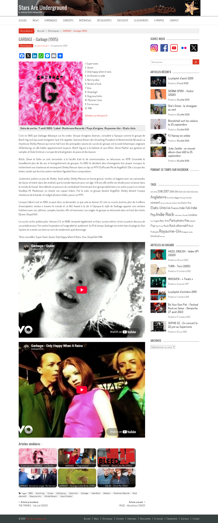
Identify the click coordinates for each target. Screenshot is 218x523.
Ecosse (50, 493)
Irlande (184, 215)
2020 (181, 191)
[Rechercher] (195, 62)
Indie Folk (184, 208)
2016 (160, 191)
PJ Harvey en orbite (179, 135)
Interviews (85, 20)
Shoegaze (184, 232)
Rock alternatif (178, 225)
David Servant (43, 45)
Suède (191, 232)
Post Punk (159, 226)
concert (155, 202)
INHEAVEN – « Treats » (180, 279)
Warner (162, 236)
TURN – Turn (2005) (179, 266)
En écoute (122, 20)
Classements (141, 20)
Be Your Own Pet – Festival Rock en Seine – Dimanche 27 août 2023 (183, 308)
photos (180, 220)
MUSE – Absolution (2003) (132, 506)
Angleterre (158, 196)
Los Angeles (154, 221)
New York (164, 220)
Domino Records (166, 203)
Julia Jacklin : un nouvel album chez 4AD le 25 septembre (181, 152)
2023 (192, 192)
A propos (159, 20)
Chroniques (51, 20)
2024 (196, 192)
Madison (107, 493)
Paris (172, 220)
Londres (192, 215)
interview (178, 215)
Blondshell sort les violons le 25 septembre (183, 122)
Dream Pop (176, 203)
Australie (170, 197)
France (175, 208)
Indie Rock (96, 493)
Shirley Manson (51, 496)
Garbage (84, 493)
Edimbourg (61, 493)
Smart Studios (66, 496)
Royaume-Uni (35, 496)
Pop (152, 225)
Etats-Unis (73, 493)
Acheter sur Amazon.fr (96, 115)
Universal (154, 236)
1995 (30, 493)
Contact (174, 20)
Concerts (68, 20)
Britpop (182, 198)
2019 (176, 191)
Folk (168, 208)
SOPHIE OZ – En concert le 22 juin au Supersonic (183, 324)
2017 (166, 191)
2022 (188, 192)
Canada (189, 197)
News (36, 20)
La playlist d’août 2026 (180, 78)
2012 (155, 192)
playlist (192, 221)
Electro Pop (186, 202)
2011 (151, 192)
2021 (184, 192)
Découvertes (104, 20)
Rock (166, 225)
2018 (171, 191)
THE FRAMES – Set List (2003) (33, 506)
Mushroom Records (121, 493)
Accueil (23, 20)
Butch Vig (40, 493)
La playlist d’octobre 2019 (182, 292)
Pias (186, 220)
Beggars (177, 197)
